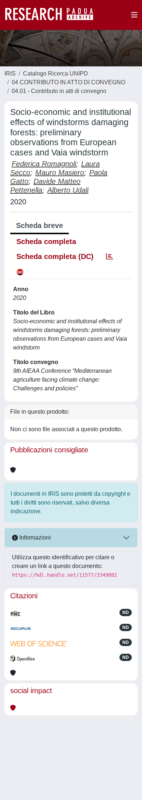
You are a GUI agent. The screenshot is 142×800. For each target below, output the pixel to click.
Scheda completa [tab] (46, 241)
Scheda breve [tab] (39, 225)
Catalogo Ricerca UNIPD (55, 73)
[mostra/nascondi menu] (134, 15)
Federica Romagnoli (44, 164)
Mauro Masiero (59, 173)
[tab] (109, 256)
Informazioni (34, 537)
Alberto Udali (67, 190)
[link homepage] (52, 15)
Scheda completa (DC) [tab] (55, 256)
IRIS (10, 73)
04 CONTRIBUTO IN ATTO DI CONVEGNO (68, 82)
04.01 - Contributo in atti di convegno (59, 91)
